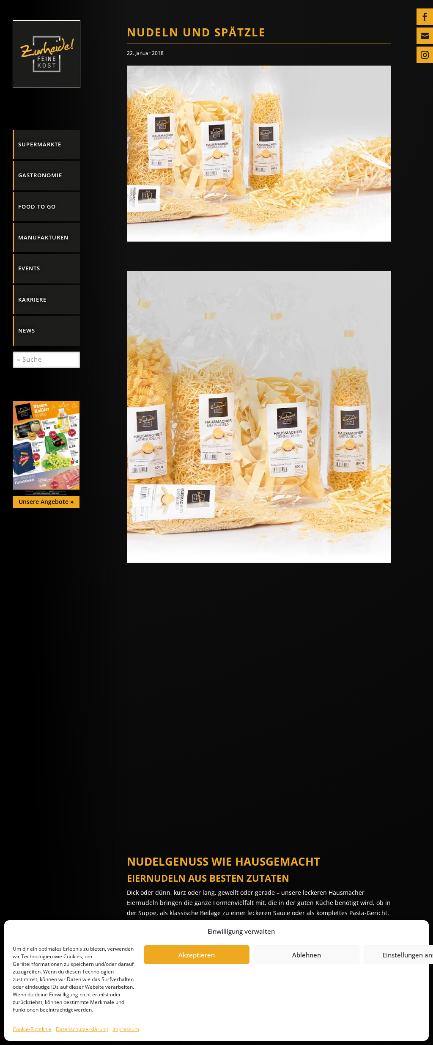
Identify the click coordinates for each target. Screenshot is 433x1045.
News (26, 330)
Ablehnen (306, 955)
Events (29, 268)
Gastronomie (40, 175)
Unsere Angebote (46, 502)
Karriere (32, 299)
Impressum (125, 1029)
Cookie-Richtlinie (32, 1029)
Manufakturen (43, 237)
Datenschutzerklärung (82, 1029)
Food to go (37, 206)
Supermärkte (39, 144)
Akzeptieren (196, 955)
